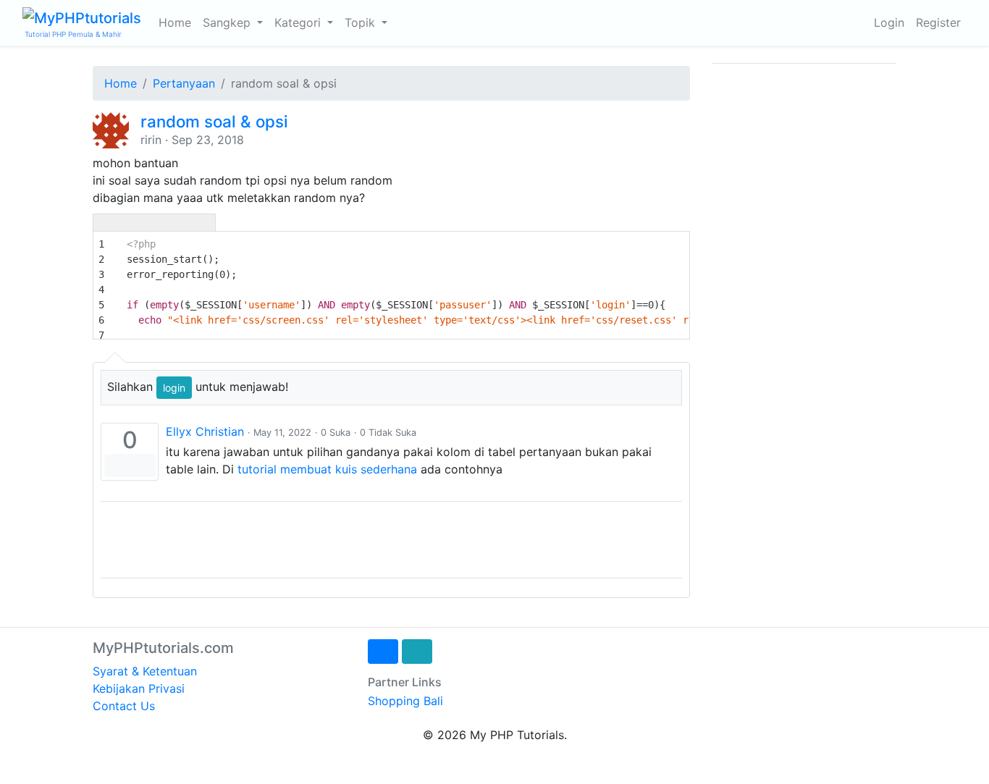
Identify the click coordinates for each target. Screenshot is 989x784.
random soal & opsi (214, 121)
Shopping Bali (405, 701)
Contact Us (124, 706)
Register (938, 22)
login (174, 388)
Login (889, 22)
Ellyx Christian (205, 431)
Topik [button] (362, 22)
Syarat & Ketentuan (145, 671)
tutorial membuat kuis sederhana (327, 469)
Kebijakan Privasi (139, 688)
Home (175, 22)
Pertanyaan (184, 83)
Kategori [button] (299, 22)
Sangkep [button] (228, 22)
